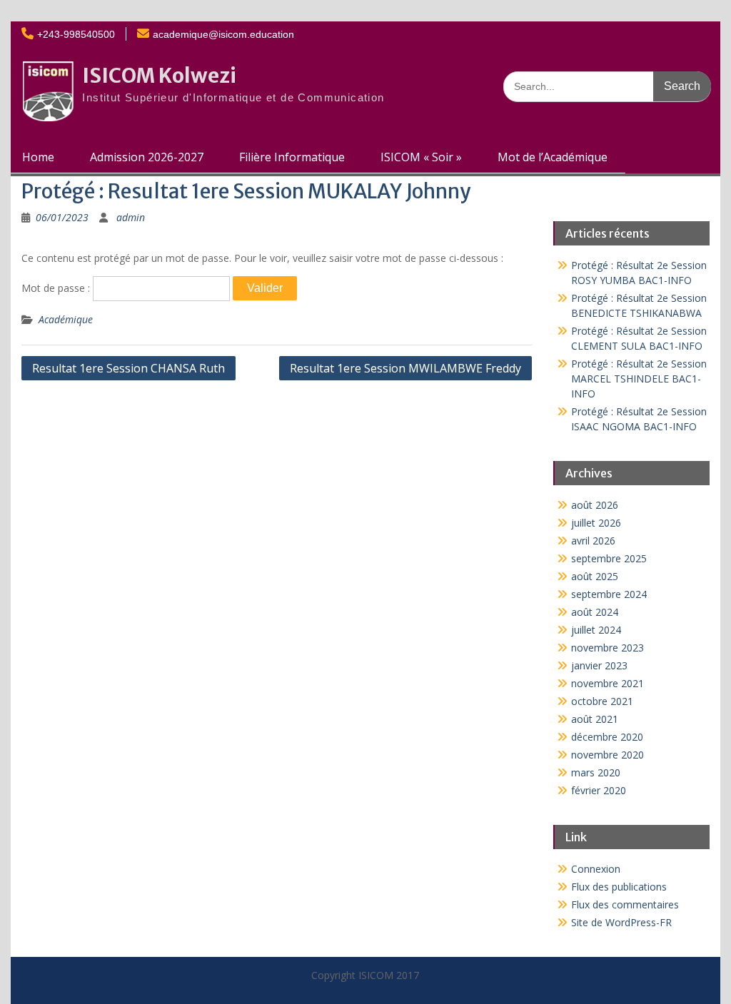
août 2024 (594, 612)
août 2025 (594, 576)
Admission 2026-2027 (146, 157)
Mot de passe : (57, 288)
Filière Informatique (292, 157)
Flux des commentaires (625, 904)
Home (38, 157)
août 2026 (594, 505)
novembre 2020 (607, 754)
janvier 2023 (599, 665)
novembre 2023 (607, 647)
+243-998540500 (76, 34)
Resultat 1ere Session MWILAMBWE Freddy (405, 368)
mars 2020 (595, 772)
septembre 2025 (609, 558)
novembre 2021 (607, 683)
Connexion (595, 869)
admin (130, 217)
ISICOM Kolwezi (159, 75)
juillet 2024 (596, 630)
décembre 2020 (607, 737)
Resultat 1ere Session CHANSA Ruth (128, 368)
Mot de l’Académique (553, 157)
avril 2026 (593, 540)
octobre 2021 (602, 701)
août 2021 (594, 719)
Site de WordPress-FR (621, 922)
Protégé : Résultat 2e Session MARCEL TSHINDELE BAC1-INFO (639, 378)
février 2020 (598, 790)
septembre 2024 (609, 594)
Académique (66, 319)
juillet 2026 (596, 522)
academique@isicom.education (223, 34)
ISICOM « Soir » (421, 157)
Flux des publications (619, 886)
